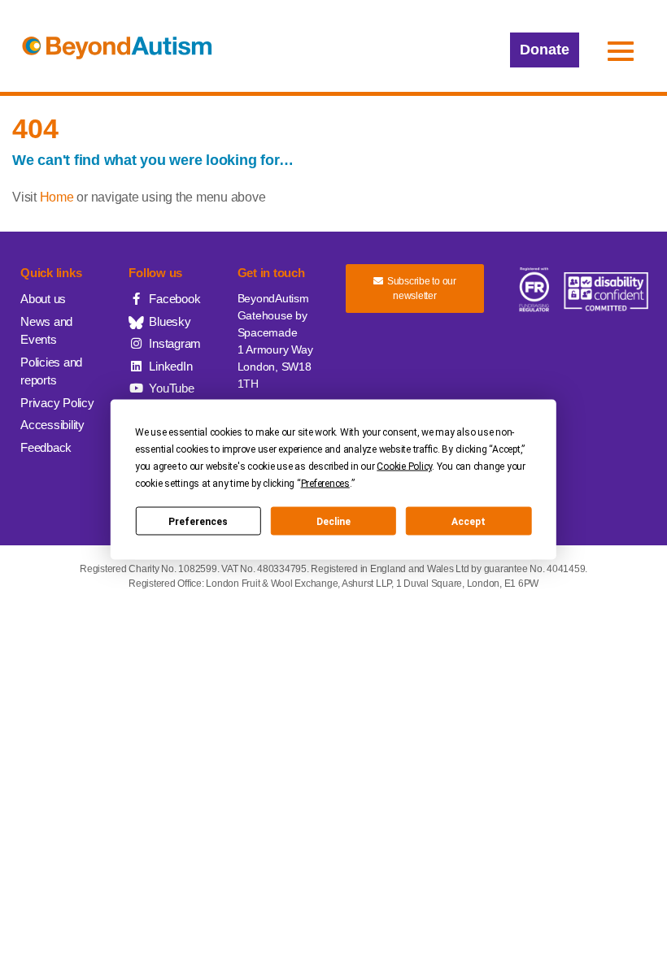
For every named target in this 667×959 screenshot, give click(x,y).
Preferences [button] (325, 483)
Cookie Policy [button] (404, 466)
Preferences (198, 521)
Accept (468, 521)
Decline (333, 521)
